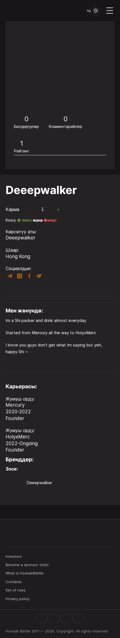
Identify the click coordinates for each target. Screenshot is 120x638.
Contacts (14, 581)
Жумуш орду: (20, 399)
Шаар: (12, 250)
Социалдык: (19, 268)
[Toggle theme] (96, 11)
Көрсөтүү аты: (21, 231)
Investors (14, 556)
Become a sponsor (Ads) (27, 564)
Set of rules (16, 590)
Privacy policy (17, 598)
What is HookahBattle (25, 573)
